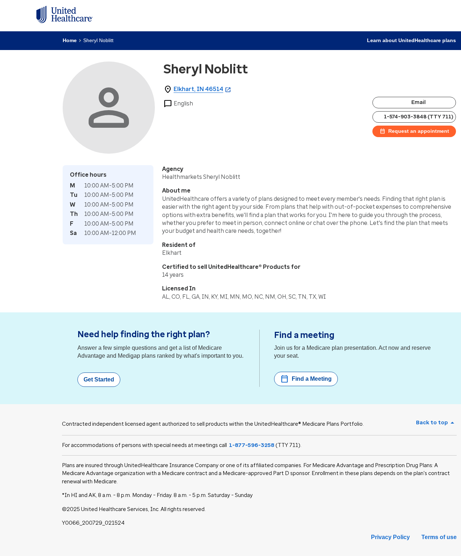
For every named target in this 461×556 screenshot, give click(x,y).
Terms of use (439, 537)
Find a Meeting (306, 379)
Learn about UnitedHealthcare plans (411, 40)
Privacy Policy (390, 537)
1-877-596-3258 (251, 445)
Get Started (99, 379)
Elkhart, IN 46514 (198, 89)
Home (70, 40)
